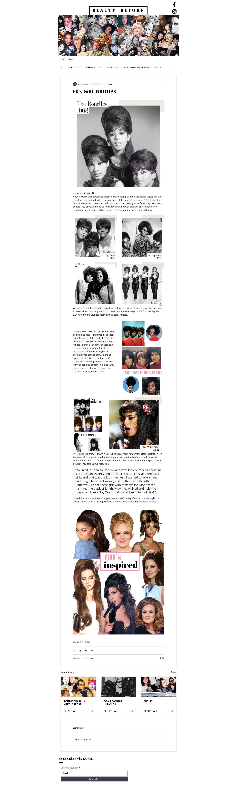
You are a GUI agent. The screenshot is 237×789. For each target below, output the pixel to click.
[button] (173, 67)
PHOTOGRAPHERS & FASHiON (136, 67)
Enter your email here (70, 768)
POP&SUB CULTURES (81, 642)
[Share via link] (92, 650)
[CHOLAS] (158, 687)
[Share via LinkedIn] (86, 650)
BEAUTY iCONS (75, 67)
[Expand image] (95, 237)
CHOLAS (148, 701)
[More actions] (162, 84)
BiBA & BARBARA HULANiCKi (113, 703)
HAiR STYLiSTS (112, 67)
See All (174, 672)
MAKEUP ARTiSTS (93, 67)
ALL (62, 67)
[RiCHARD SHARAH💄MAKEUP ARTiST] (78, 687)
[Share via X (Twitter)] (80, 650)
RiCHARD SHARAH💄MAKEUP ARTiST (75, 703)
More (156, 67)
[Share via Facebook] (74, 650)
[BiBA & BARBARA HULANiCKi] (118, 687)
